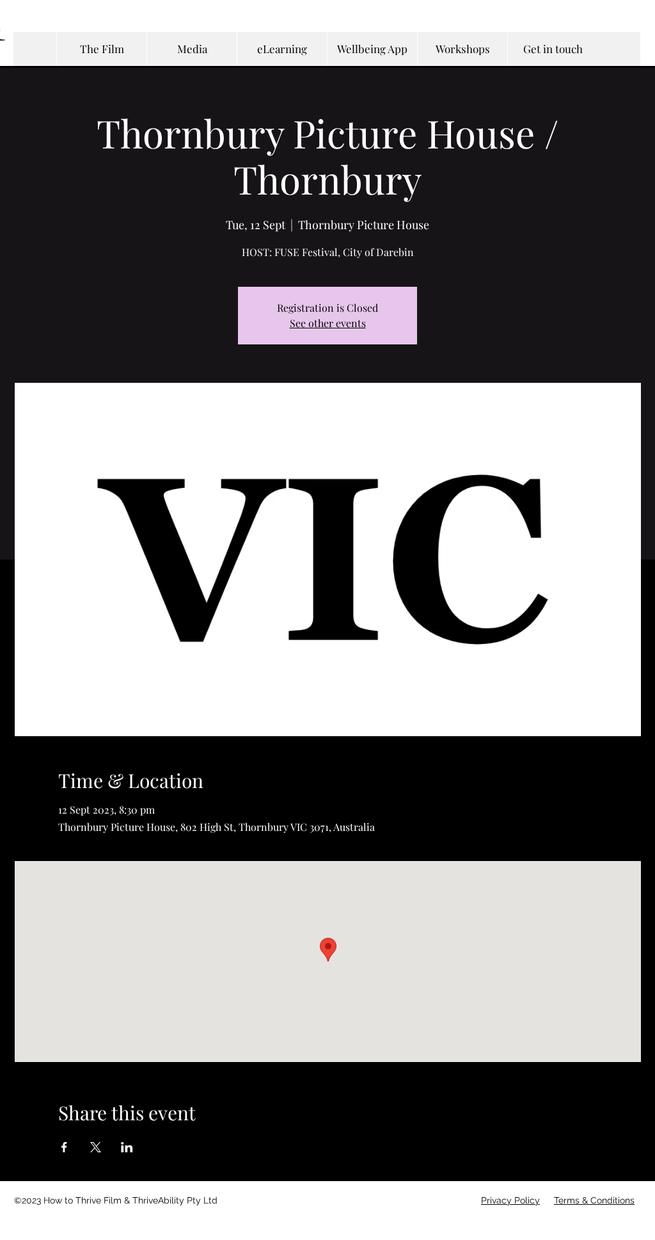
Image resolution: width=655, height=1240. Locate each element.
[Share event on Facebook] (64, 1147)
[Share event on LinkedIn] (127, 1147)
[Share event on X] (96, 1147)
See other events (328, 323)
